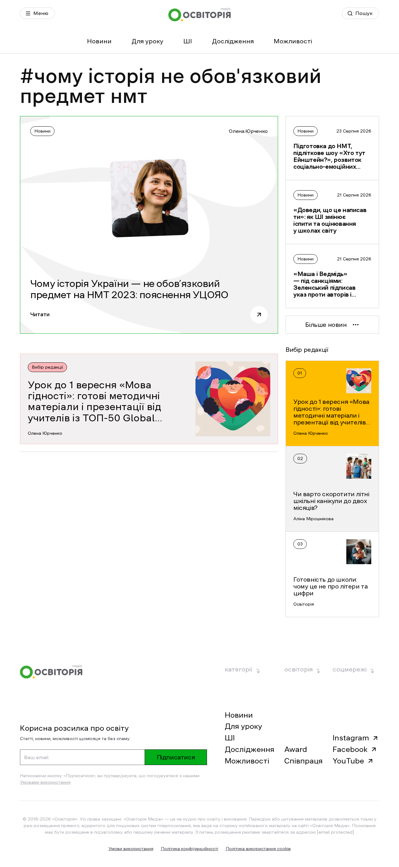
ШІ (187, 41)
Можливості (293, 41)
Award (295, 749)
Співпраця (303, 761)
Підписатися (176, 757)
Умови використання (130, 848)
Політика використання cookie (258, 848)
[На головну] (199, 14)
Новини (99, 41)
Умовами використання (45, 782)
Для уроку (147, 41)
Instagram (351, 738)
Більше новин (326, 325)
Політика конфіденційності (189, 848)
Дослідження (233, 41)
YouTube (348, 761)
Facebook (350, 749)
